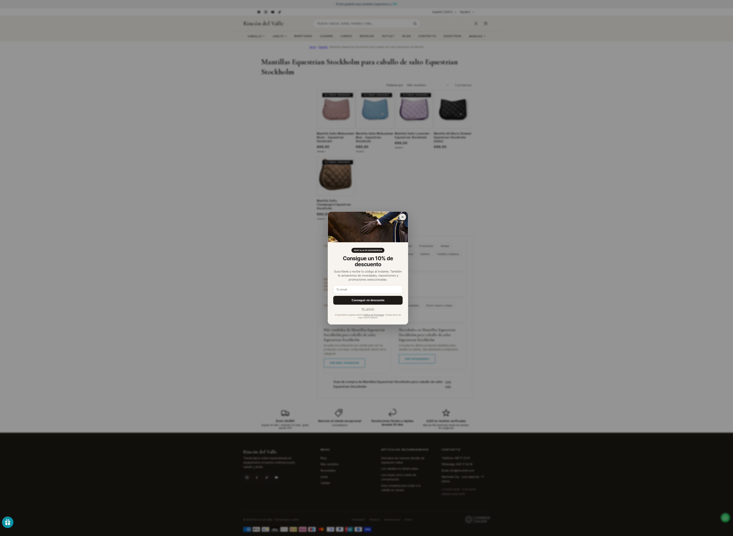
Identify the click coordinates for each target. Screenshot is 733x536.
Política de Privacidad (373, 315)
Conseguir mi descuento (368, 300)
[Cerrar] (402, 217)
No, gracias (368, 309)
